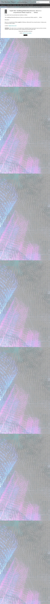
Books (28, 5)
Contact (31, 5)
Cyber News (9, 5)
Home (18, 5)
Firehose (14, 5)
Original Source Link (12, 25)
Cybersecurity (25, 33)
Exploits (29, 33)
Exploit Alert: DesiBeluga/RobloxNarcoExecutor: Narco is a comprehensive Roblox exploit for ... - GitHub (25, 11)
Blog (21, 5)
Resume (24, 5)
